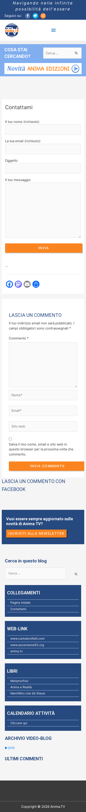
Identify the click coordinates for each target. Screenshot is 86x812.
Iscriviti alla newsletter (36, 533)
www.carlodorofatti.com (27, 638)
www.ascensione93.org (27, 645)
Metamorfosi (19, 681)
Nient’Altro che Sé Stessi (27, 693)
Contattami (18, 609)
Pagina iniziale (20, 602)
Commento (19, 338)
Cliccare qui (18, 723)
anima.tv (16, 651)
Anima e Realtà (21, 687)
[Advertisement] (44, 304)
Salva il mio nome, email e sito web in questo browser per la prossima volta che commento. (41, 449)
